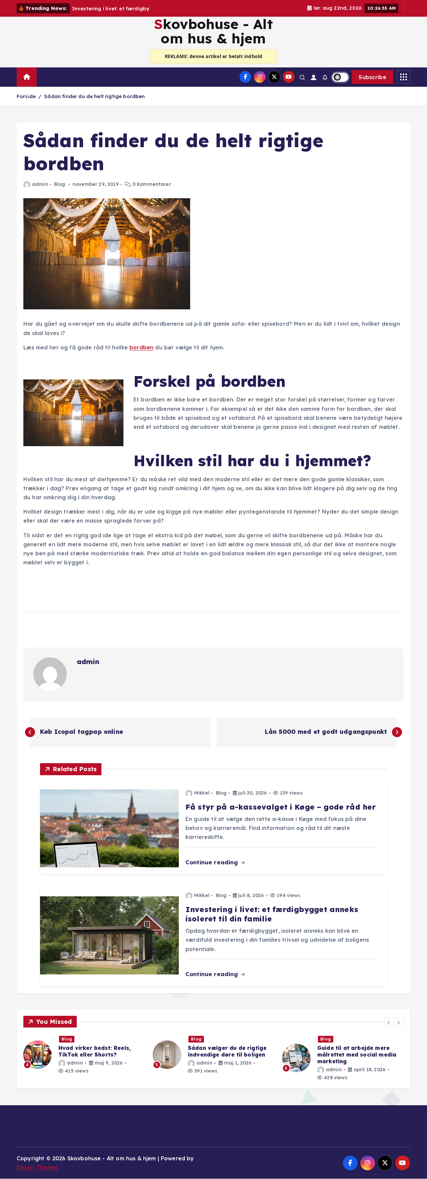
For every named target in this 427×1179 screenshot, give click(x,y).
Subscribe (372, 77)
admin (40, 184)
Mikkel (201, 793)
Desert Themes (37, 1167)
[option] (84, 1054)
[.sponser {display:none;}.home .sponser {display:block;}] (43, 74)
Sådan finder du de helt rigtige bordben (94, 96)
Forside (26, 96)
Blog (59, 184)
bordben (141, 347)
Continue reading (212, 862)
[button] (389, 1022)
